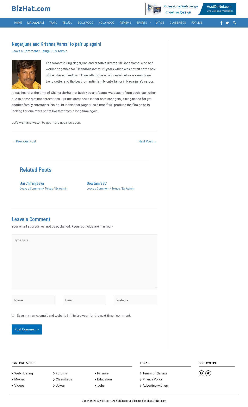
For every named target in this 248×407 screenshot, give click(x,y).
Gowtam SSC (97, 183)
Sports (142, 22)
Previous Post (24, 141)
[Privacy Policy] (165, 379)
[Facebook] (221, 23)
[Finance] (113, 373)
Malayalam (35, 22)
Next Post (148, 141)
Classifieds (178, 22)
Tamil (53, 22)
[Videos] (30, 386)
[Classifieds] (72, 379)
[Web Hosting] (30, 373)
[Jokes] (72, 386)
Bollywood (85, 22)
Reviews (125, 22)
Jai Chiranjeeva (32, 183)
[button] (149, 23)
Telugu (67, 22)
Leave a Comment (25, 51)
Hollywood (107, 22)
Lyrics (160, 22)
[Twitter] (227, 23)
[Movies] (30, 379)
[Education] (113, 379)
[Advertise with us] (165, 386)
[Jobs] (113, 386)
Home (18, 22)
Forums (196, 22)
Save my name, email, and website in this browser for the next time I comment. (74, 315)
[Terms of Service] (165, 373)
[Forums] (72, 373)
